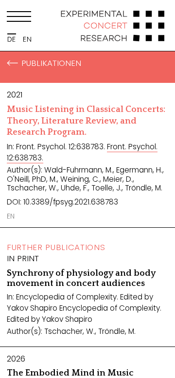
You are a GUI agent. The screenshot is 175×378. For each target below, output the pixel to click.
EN (27, 39)
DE (11, 39)
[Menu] (19, 18)
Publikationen (51, 63)
